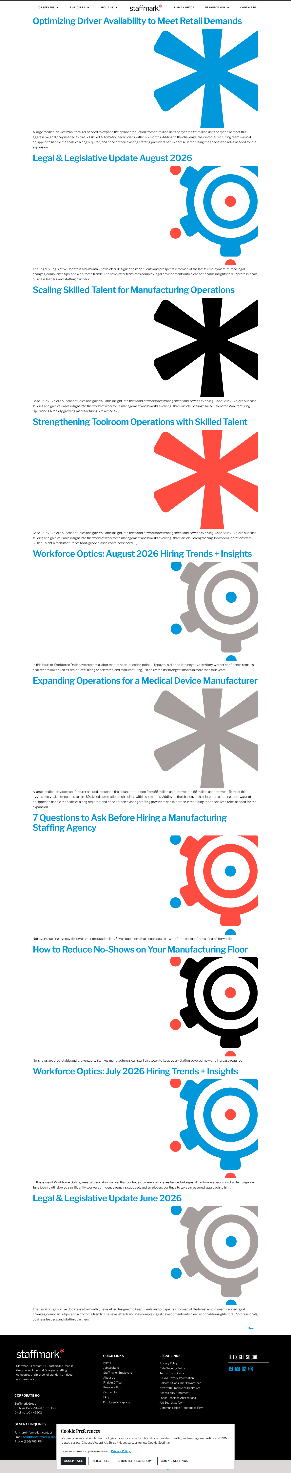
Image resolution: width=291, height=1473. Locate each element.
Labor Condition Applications (178, 1397)
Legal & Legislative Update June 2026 (107, 1198)
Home (107, 1362)
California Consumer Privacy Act (180, 1383)
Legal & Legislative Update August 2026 (112, 158)
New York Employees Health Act (180, 1387)
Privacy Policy (168, 1363)
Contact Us (248, 7)
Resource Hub (215, 7)
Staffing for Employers (117, 1372)
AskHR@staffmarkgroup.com (42, 1436)
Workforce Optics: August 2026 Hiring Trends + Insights (142, 553)
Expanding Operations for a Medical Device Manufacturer (145, 680)
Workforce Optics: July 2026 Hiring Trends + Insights (135, 1071)
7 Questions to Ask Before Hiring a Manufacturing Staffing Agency (130, 822)
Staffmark (145, 7)
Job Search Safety (171, 1402)
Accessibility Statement (174, 1392)
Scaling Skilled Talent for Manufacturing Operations (134, 289)
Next (252, 1328)
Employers (77, 7)
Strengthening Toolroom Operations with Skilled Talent (140, 421)
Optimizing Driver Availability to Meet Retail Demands (137, 20)
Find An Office (184, 7)
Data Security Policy (172, 1368)
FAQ (106, 1397)
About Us (106, 7)
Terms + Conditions (172, 1373)
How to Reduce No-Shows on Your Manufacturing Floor (140, 949)
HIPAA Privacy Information (177, 1378)
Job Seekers (46, 7)
